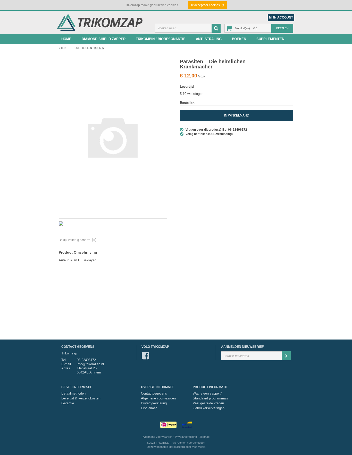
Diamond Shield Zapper (103, 39)
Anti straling (209, 39)
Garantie (67, 403)
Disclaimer (149, 408)
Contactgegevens (154, 393)
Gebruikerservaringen (208, 408)
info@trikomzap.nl (90, 364)
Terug (64, 48)
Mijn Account (281, 17)
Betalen (282, 28)
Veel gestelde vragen (208, 403)
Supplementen (270, 39)
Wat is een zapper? (207, 393)
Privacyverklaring (154, 403)
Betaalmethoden (73, 393)
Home (66, 39)
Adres (65, 368)
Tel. (64, 360)
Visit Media (198, 446)
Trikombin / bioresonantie (161, 39)
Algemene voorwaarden (158, 398)
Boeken (239, 39)
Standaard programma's (210, 398)
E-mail (66, 364)
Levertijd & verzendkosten (80, 398)
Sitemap (204, 436)
